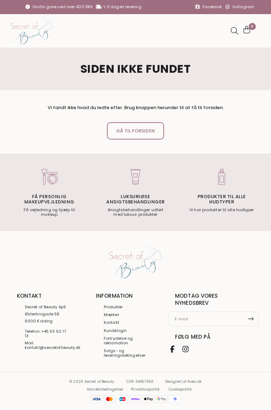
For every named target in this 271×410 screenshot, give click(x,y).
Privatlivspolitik (145, 389)
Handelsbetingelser (105, 389)
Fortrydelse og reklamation (118, 340)
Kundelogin (115, 330)
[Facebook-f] (172, 349)
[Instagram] (185, 349)
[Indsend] (253, 319)
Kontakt (111, 322)
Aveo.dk (194, 381)
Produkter (113, 307)
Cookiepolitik (180, 389)
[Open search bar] (233, 31)
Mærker (111, 315)
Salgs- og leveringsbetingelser (124, 353)
